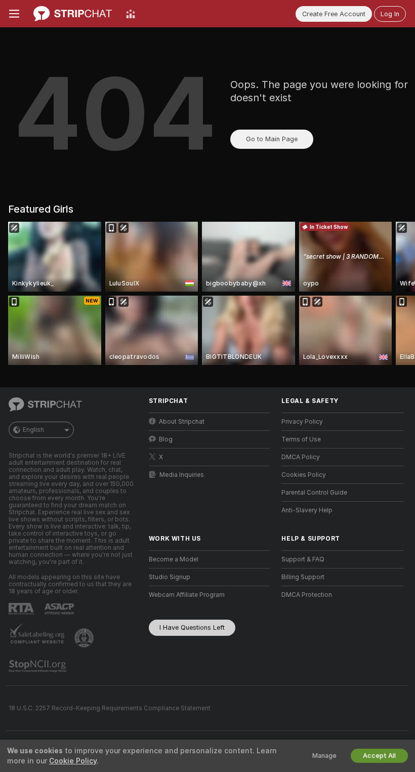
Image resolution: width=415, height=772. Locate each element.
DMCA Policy (300, 457)
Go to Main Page (272, 139)
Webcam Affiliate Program (187, 594)
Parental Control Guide (314, 492)
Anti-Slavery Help (307, 510)
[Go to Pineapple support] (85, 637)
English (33, 429)
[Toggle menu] (14, 13)
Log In (390, 14)
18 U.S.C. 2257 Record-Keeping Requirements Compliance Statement (110, 708)
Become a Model (173, 559)
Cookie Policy (73, 761)
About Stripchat (181, 421)
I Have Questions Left (192, 627)
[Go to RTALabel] (22, 608)
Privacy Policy (302, 421)
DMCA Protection (306, 594)
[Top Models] (130, 13)
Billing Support (302, 577)
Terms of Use (301, 439)
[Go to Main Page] (72, 13)
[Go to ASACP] (60, 609)
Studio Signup (169, 577)
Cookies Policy (303, 474)
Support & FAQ (302, 559)
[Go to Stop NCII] (38, 666)
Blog (166, 439)
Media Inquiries (181, 474)
